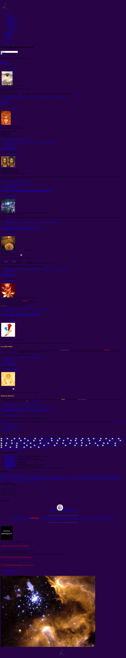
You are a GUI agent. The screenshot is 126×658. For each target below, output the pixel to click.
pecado (23, 142)
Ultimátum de (8, 33)
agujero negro (32, 185)
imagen (27, 480)
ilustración (55, 478)
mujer (73, 476)
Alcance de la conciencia (89, 479)
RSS (2, 55)
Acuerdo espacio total (10, 572)
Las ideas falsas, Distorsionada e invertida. (21, 314)
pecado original (24, 479)
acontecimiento (47, 479)
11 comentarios (8, 224)
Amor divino (32, 476)
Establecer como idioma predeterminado (12, 449)
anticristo (7, 97)
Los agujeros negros (62, 97)
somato (76, 479)
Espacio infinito (5, 42)
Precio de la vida (13, 26)
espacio (33, 142)
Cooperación (12, 19)
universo (17, 142)
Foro (9, 29)
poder (22, 97)
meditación (107, 476)
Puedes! (6, 14)
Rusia (9, 39)
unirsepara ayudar (63, 509)
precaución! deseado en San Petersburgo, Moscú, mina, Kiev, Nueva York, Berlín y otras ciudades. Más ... (63, 518)
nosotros (39, 222)
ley (31, 97)
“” (26, 410)
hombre (112, 476)
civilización (51, 97)
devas (25, 222)
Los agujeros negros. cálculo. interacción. (20, 228)
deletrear (80, 476)
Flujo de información (10, 23)
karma (35, 97)
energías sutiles (106, 479)
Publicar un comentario (11, 68)
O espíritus (11, 31)
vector (38, 476)
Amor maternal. (8, 363)
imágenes (31, 480)
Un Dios (69, 476)
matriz (39, 97)
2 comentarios (8, 98)
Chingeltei (3, 481)
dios (16, 222)
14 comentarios (8, 271)
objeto (34, 480)
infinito (4, 476)
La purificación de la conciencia (14, 479)
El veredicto (7, 34)
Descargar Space (13, 28)
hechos (42, 142)
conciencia (4, 479)
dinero (27, 97)
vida (76, 476)
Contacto (10, 16)
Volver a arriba (5, 431)
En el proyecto (8, 21)
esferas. (96, 479)
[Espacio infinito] (6, 11)
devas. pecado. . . (26, 190)
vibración (43, 476)
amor (37, 142)
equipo (52, 222)
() (16, 139)
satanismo (72, 479)
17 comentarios (8, 428)
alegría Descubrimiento (65, 479)
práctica (31, 479)
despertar (46, 222)
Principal (10, 18)
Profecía (10, 24)
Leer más (76, 94)
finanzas (45, 97)
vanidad (28, 309)
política (4, 62)
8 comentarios (8, 310)
